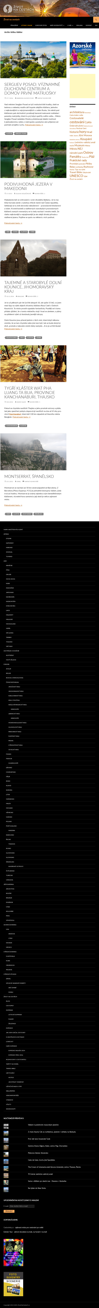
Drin (8, 232)
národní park (76, 153)
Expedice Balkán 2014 (16, 1050)
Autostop (88, 112)
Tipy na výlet (80, 170)
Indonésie (10, 588)
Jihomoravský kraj (16, 691)
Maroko (9, 547)
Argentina (10, 889)
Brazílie (9, 898)
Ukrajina (9, 880)
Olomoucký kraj (15, 727)
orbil (19, 481)
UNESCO (76, 176)
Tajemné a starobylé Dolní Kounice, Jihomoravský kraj (33, 287)
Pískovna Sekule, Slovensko (38, 1153)
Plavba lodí (85, 157)
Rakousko (10, 835)
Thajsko (9, 642)
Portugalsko (11, 826)
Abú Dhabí (12, 987)
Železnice (12, 1023)
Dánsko (9, 767)
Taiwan (8, 637)
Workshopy (10, 1109)
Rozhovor (88, 167)
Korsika (9, 790)
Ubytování (87, 172)
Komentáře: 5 (33, 296)
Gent (84, 128)
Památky (75, 156)
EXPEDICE (9, 1028)
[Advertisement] (82, 86)
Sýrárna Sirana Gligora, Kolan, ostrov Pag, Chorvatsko (47, 1146)
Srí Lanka (9, 633)
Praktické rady (78, 160)
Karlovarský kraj (15, 695)
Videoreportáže (12, 1095)
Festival (79, 128)
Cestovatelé (77, 118)
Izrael (8, 978)
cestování (77, 122)
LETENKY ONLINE (26, 25)
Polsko (9, 821)
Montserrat (27, 514)
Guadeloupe (13, 763)
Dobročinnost (88, 126)
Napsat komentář (44, 98)
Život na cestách (12, 20)
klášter (9, 133)
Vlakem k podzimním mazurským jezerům (43, 1125)
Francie (9, 758)
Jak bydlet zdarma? (16, 1082)
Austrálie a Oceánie (11, 651)
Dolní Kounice (11, 337)
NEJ (80, 148)
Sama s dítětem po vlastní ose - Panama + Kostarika (47, 1181)
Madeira (11, 830)
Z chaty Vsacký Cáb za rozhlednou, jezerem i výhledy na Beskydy (52, 1132)
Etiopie (8, 538)
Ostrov (88, 152)
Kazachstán (10, 601)
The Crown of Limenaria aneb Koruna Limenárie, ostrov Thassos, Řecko (54, 1167)
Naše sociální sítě (56, 25)
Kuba (8, 960)
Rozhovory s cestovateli (16, 1059)
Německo (9, 812)
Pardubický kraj (14, 731)
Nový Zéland (11, 660)
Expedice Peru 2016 (15, 1055)
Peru (8, 916)
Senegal (9, 552)
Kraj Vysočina (14, 700)
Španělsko (39, 514)
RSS (96, 25)
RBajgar (20, 296)
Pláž (91, 156)
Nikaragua (10, 965)
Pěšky (89, 164)
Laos (8, 610)
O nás (69, 25)
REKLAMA (79, 25)
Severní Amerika (10, 925)
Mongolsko (11, 624)
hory (8, 514)
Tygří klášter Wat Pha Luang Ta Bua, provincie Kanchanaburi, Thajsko (29, 392)
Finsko (8, 754)
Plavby (11, 1019)
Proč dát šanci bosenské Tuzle (39, 1139)
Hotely (11, 1077)
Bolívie (8, 893)
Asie (5, 561)
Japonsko (10, 592)
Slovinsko (10, 857)
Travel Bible (76, 172)
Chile (8, 907)
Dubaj (10, 992)
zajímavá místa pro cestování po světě (29, 1227)
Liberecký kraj (14, 713)
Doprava (9, 1010)
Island (8, 785)
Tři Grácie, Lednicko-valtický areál (40, 1174)
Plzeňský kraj (13, 736)
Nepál (8, 628)
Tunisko (9, 556)
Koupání (86, 139)
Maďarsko (10, 799)
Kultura (72, 142)
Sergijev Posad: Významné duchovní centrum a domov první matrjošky (32, 89)
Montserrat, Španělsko (29, 477)
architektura (77, 112)
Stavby (72, 170)
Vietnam (9, 646)
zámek (38, 337)
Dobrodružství (76, 126)
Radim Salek (21, 402)
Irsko (8, 781)
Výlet (85, 176)
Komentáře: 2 (40, 193)
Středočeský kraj (15, 745)
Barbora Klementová (25, 98)
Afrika (6, 534)
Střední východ (10, 974)
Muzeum (79, 145)
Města (87, 146)
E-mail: (6, 1206)
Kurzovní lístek (41, 25)
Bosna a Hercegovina (14, 678)
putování (82, 164)
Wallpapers (10, 1091)
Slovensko (10, 853)
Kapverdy (10, 543)
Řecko (8, 839)
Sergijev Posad (21, 133)
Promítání (74, 164)
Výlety (8, 1104)
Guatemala (10, 956)
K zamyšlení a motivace (15, 1037)
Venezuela (10, 920)
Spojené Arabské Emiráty (16, 983)
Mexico (9, 947)
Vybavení (9, 1100)
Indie (71, 136)
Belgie (8, 673)
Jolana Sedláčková (23, 193)
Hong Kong (10, 579)
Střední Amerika (10, 951)
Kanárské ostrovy (75, 139)
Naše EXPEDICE (11, 1046)
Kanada (9, 942)
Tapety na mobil (12, 1064)
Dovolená (73, 128)
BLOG (8, 1001)
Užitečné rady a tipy (14, 1086)
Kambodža (10, 597)
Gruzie (8, 574)
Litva (8, 794)
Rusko (8, 848)
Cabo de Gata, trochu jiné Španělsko (41, 1160)
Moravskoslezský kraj (17, 722)
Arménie (9, 565)
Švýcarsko (10, 871)
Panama (9, 969)
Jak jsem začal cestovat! (15, 1032)
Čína (7, 570)
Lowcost (9, 1041)
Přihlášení (14, 25)
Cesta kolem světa (76, 115)
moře (72, 146)
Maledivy (9, 615)
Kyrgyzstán (10, 606)
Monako (9, 808)
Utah (10, 938)
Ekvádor (9, 902)
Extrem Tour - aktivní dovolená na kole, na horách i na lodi (25, 1232)
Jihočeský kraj (14, 687)
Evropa (6, 664)
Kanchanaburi (11, 425)
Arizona (11, 934)
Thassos (11, 844)
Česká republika (12, 682)
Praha (10, 740)
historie (74, 132)
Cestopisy (10, 1005)
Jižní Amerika (9, 884)
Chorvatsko (11, 772)
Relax (72, 167)
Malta (8, 803)
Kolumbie (9, 911)
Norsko (9, 817)
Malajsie (9, 619)
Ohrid (32, 232)
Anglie (8, 669)
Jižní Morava (85, 135)
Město (73, 148)
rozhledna (79, 167)
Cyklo (88, 122)
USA (7, 929)
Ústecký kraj (13, 749)
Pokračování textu (34, 125)
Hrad (22, 337)
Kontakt (89, 25)
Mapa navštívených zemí (13, 529)
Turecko (9, 875)
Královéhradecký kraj (17, 704)
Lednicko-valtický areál (85, 142)
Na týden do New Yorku (37, 1188)
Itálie (8, 776)
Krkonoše (15, 709)
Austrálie (10, 655)
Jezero (15, 232)
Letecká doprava (15, 1014)
